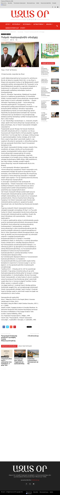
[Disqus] (20, 394)
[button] (57, 26)
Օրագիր (54, 3)
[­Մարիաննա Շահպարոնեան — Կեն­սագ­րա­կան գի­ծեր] (33, 353)
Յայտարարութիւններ (46, 3)
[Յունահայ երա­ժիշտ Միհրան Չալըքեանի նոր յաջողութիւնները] (20, 353)
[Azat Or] (30, 15)
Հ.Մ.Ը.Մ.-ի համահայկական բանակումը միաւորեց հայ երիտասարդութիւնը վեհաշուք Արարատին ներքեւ (45, 91)
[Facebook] (52, 7)
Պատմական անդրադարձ (19, 3)
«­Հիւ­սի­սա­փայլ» (33, 336)
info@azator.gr (35, 480)
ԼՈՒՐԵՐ (8, 24)
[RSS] (55, 7)
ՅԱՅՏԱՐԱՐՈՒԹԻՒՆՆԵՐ (12, 28)
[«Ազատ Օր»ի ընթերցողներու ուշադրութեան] (55, 81)
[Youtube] (58, 7)
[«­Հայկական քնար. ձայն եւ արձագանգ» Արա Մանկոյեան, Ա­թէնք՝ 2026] (7, 353)
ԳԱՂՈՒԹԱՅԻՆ (27, 24)
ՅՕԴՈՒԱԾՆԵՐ (16, 24)
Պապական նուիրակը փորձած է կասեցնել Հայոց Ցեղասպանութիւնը (9, 338)
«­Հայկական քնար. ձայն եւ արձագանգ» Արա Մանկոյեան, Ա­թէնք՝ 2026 (6, 362)
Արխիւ (37, 3)
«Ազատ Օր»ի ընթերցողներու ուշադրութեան (44, 81)
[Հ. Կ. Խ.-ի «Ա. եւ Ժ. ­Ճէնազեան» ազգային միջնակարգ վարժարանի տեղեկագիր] (55, 102)
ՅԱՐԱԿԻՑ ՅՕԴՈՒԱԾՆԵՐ (9, 346)
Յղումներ (10, 3)
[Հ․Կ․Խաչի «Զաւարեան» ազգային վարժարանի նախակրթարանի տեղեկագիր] (55, 115)
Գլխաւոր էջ (3, 3)
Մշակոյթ (8, 34)
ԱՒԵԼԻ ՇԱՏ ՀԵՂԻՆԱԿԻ (25, 346)
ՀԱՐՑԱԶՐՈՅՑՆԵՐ (38, 24)
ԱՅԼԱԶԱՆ (49, 24)
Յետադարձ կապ (31, 3)
